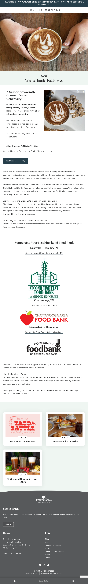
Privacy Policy (32, 573)
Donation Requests (53, 545)
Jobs (47, 542)
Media (47, 554)
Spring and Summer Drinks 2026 (22, 481)
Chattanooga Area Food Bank (44, 305)
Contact (48, 557)
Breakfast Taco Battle (22, 441)
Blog (47, 539)
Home (14, 581)
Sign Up (8, 524)
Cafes (44, 76)
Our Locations (10, 553)
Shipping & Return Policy (51, 573)
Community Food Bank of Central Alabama (44, 332)
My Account (50, 548)
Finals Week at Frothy (65, 441)
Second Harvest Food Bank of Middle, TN (44, 253)
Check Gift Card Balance (55, 551)
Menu (73, 581)
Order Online (44, 581)
